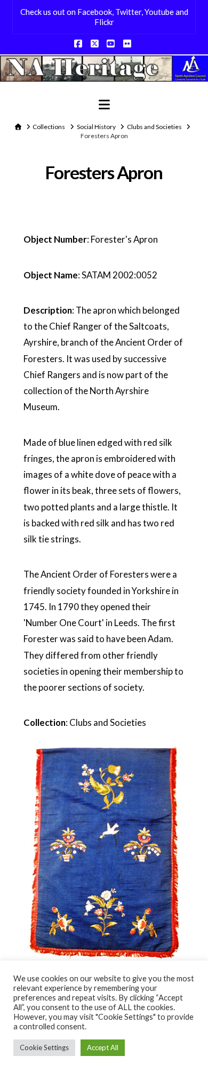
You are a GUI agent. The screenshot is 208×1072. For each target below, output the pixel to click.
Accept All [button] (102, 1047)
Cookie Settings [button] (44, 1047)
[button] (104, 104)
